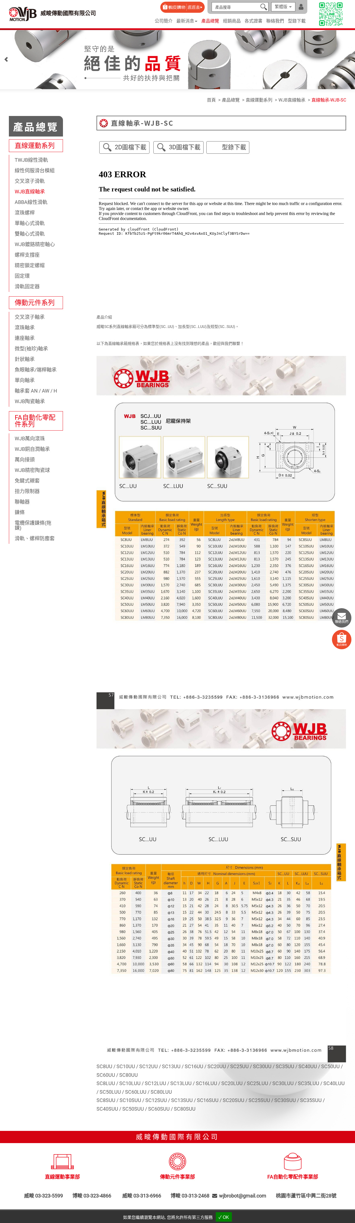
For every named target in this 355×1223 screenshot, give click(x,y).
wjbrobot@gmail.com (242, 1195)
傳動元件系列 (35, 303)
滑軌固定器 (27, 286)
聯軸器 (22, 502)
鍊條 (20, 512)
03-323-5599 (49, 1195)
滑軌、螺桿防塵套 (35, 538)
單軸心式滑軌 (30, 223)
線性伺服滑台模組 (35, 170)
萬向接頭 (25, 460)
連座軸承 (25, 338)
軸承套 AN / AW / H (36, 391)
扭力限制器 (27, 491)
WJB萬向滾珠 (30, 438)
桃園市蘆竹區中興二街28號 (306, 1195)
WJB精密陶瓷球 (32, 470)
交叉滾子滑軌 (30, 181)
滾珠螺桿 (25, 213)
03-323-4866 (97, 1195)
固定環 (22, 276)
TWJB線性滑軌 (31, 160)
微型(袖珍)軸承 (31, 349)
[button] (6, 61)
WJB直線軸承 (30, 191)
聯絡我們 (275, 21)
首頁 (211, 100)
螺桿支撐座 (27, 255)
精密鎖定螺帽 (30, 265)
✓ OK (224, 1217)
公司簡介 (164, 21)
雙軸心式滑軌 (30, 234)
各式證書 (253, 21)
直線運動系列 (35, 146)
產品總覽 (210, 21)
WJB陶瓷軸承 (30, 401)
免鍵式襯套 (27, 481)
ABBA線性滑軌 (31, 202)
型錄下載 (297, 21)
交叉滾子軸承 (30, 317)
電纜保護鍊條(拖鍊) (33, 525)
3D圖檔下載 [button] (185, 147)
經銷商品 (232, 21)
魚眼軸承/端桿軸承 (36, 370)
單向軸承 (25, 380)
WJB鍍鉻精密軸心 (35, 244)
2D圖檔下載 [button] (130, 147)
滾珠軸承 (25, 327)
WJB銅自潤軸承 (32, 449)
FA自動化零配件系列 (35, 421)
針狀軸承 (25, 359)
